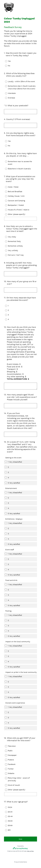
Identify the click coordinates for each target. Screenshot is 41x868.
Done (20, 839)
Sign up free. (30, 851)
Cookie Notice (23, 862)
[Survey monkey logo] (20, 848)
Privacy (16, 862)
